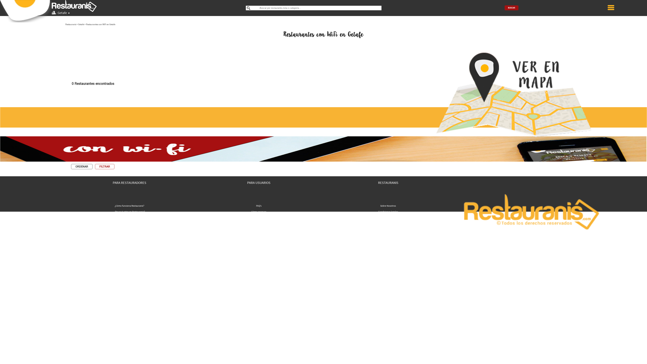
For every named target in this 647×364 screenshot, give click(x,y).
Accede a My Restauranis (129, 217)
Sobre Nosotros (388, 205)
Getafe (81, 24)
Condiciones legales (388, 211)
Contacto (388, 217)
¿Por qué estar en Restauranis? (129, 211)
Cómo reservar (258, 211)
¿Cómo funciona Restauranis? (129, 205)
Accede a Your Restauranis (259, 217)
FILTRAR (104, 167)
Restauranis (70, 24)
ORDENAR (81, 167)
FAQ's (258, 205)
